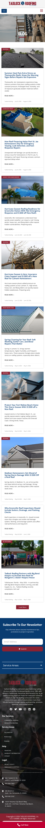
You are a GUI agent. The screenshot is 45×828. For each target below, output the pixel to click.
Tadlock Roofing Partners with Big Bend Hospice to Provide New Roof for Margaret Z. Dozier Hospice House (22, 575)
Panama (7, 741)
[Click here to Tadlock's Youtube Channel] (20, 709)
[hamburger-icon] (4, 11)
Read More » (9, 96)
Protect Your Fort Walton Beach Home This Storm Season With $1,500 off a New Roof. (21, 407)
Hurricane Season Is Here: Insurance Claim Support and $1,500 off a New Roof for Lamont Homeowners (21, 276)
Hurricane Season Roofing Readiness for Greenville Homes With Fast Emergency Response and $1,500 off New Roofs (22, 211)
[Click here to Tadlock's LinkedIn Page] (29, 709)
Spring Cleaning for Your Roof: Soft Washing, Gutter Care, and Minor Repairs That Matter (20, 341)
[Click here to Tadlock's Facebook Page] (11, 709)
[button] (22, 607)
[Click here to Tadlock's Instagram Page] (25, 709)
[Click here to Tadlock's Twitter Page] (15, 709)
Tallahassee (8, 732)
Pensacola (7, 737)
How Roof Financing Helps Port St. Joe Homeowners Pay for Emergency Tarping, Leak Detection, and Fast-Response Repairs (21, 144)
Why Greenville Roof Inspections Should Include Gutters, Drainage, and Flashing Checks (22, 510)
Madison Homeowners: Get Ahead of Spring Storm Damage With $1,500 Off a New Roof (22, 475)
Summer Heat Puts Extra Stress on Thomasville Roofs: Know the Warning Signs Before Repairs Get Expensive (21, 75)
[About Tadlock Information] (41, 10)
